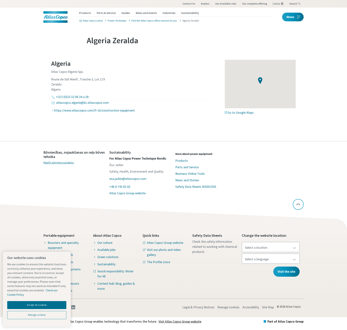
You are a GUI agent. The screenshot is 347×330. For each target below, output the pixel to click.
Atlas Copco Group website (127, 193)
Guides (125, 13)
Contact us (189, 3)
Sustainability (190, 13)
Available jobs (106, 250)
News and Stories (187, 180)
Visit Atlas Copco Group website (179, 321)
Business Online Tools (190, 174)
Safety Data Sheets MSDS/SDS (195, 187)
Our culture (104, 243)
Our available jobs (225, 3)
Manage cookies (228, 307)
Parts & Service (106, 13)
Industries (169, 13)
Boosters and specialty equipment (63, 245)
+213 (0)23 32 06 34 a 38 (72, 97)
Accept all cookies (37, 305)
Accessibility (251, 307)
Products (85, 13)
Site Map (268, 307)
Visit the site (286, 271)
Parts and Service (187, 167)
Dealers (205, 3)
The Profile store (158, 262)
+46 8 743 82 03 (119, 187)
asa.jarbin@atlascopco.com (127, 179)
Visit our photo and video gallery (164, 252)
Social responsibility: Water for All (115, 273)
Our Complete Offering (254, 3)
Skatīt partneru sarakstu (58, 162)
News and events (146, 13)
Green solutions (108, 257)
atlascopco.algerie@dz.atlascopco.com (82, 102)
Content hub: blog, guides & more (116, 286)
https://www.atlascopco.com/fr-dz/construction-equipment (94, 110)
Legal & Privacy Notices (198, 307)
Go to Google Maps (241, 112)
